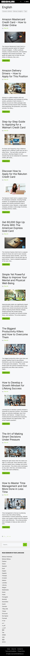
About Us (14, 649)
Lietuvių (4, 585)
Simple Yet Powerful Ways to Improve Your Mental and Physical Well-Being (14, 279)
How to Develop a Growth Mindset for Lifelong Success (13, 385)
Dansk (4, 563)
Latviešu (4, 582)
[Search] (25, 544)
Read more (6, 60)
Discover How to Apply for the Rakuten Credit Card (14, 173)
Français (4, 575)
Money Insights (18, 11)
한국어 (4, 642)
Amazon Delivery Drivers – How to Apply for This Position (15, 73)
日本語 (4, 635)
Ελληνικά (4, 613)
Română (4, 599)
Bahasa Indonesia (7, 556)
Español (4, 573)
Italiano (4, 580)
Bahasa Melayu (6, 559)
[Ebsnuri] (8, 1)
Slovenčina (5, 601)
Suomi (4, 604)
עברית (3, 620)
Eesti (3, 568)
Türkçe (4, 611)
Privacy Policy (21, 651)
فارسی (4, 627)
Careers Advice (7, 11)
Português (5, 597)
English (4, 571)
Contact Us (20, 649)
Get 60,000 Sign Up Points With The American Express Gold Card (13, 226)
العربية (3, 625)
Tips (25, 11)
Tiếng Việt (5, 609)
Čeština (4, 561)
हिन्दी (3, 630)
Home (8, 649)
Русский (4, 618)
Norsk (3, 592)
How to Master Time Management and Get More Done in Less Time (14, 487)
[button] (21, 1)
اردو (3, 623)
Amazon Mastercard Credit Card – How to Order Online (14, 22)
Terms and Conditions (10, 651)
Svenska (4, 606)
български (5, 616)
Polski (3, 594)
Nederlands (5, 590)
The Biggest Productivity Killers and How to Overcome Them (15, 333)
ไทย (3, 632)
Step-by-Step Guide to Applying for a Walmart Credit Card (13, 124)
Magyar (4, 587)
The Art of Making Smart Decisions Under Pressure (12, 436)
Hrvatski (4, 578)
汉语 (3, 637)
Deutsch (4, 566)
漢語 (3, 639)
